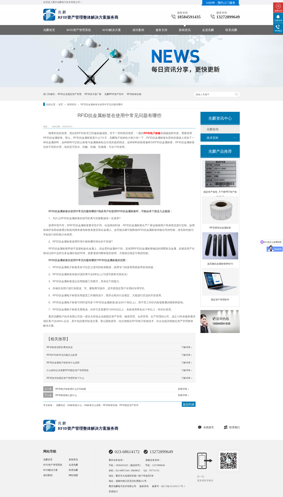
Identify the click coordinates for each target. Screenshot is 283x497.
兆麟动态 (60, 405)
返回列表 (189, 404)
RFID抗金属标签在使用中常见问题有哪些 (102, 104)
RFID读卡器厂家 (93, 94)
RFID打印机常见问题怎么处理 (62, 354)
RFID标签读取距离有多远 (60, 347)
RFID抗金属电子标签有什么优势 (63, 362)
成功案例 (138, 30)
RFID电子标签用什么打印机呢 (70, 388)
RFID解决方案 (111, 30)
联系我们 (234, 427)
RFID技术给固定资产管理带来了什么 (65, 377)
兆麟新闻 (212, 129)
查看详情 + (183, 388)
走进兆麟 (208, 30)
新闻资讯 (185, 30)
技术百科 (212, 137)
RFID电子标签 (152, 133)
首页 (61, 104)
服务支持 (161, 30)
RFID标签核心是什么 (66, 395)
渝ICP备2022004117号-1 (173, 486)
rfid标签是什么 (74, 405)
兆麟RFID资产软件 (114, 94)
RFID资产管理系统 (78, 30)
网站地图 (73, 475)
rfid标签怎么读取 (92, 405)
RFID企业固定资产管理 (69, 94)
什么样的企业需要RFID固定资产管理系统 (68, 370)
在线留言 (208, 427)
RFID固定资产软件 (129, 405)
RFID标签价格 (134, 94)
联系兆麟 (231, 30)
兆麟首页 (49, 30)
